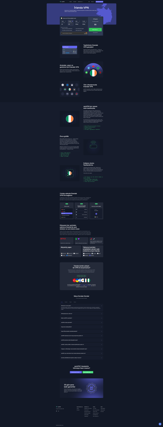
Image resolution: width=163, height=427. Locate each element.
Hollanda (81, 285)
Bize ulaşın (102, 411)
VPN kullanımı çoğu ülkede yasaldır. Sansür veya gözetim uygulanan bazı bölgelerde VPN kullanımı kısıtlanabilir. (77, 314)
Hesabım (92, 1)
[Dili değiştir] (89, 2)
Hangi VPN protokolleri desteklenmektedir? (69, 331)
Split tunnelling (86, 414)
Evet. (72, 345)
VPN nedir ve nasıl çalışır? (66, 305)
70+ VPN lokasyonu (84, 284)
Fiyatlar (70, 1)
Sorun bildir (94, 408)
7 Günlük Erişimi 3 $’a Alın (75, 372)
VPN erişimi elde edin (99, 1)
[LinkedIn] (56, 411)
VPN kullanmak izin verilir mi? (66, 313)
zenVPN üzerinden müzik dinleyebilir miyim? (69, 340)
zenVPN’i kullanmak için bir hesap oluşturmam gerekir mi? (72, 335)
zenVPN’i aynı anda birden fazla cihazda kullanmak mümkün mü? (73, 353)
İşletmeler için (80, 1)
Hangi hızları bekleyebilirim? (66, 326)
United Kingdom (88, 285)
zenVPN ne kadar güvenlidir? (66, 322)
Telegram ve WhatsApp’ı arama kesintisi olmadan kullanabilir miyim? (74, 348)
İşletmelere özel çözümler (88, 408)
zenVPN (63, 1)
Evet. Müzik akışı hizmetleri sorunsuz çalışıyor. (69, 341)
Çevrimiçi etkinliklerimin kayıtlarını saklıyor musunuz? (71, 357)
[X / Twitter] (58, 411)
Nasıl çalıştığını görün (87, 372)
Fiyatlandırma (86, 416)
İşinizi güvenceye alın (87, 411)
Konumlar (74, 1)
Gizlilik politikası (103, 408)
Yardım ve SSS (95, 411)
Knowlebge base (95, 414)
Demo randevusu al (95, 416)
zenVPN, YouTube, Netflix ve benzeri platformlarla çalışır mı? (72, 344)
